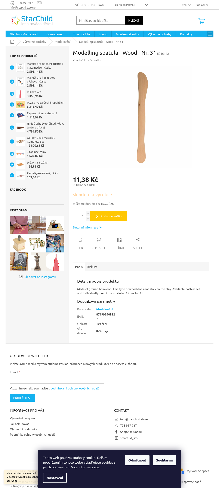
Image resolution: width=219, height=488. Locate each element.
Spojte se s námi (131, 431)
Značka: (87, 60)
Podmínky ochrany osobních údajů (33, 434)
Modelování (104, 309)
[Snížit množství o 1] (88, 218)
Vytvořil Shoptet (198, 470)
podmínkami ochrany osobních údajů (74, 388)
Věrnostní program (89, 5)
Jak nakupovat (124, 5)
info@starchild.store (134, 419)
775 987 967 (128, 425)
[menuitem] (24, 34)
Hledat (133, 20)
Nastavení (55, 477)
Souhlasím (164, 460)
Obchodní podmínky (23, 429)
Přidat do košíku (111, 216)
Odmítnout (137, 460)
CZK (184, 5)
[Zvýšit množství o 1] (88, 213)
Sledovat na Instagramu (40, 277)
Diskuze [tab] (92, 266)
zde (96, 467)
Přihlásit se (22, 398)
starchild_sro (129, 438)
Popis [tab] (79, 266)
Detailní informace (85, 227)
